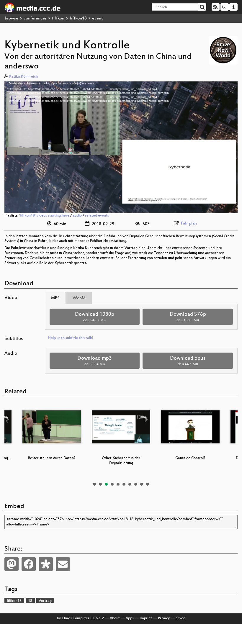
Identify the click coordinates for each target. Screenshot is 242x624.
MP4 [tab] (55, 298)
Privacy (164, 618)
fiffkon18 (78, 18)
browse (11, 18)
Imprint (146, 618)
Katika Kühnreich (23, 77)
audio (77, 216)
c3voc (180, 618)
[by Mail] (63, 564)
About (115, 618)
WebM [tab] (79, 298)
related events (97, 216)
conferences (35, 18)
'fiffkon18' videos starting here (44, 216)
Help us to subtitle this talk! (70, 338)
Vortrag (45, 601)
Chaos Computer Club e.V (83, 618)
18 (30, 601)
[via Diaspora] (46, 564)
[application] (121, 147)
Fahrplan (189, 223)
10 (147, 484)
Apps (130, 618)
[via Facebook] (29, 564)
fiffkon (58, 18)
